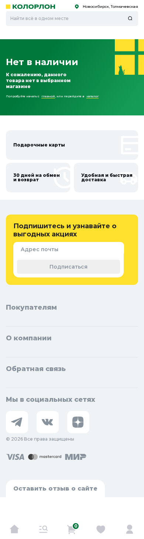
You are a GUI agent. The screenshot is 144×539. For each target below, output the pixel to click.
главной (48, 96)
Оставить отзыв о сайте (55, 488)
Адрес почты (39, 249)
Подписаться (68, 266)
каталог (92, 96)
